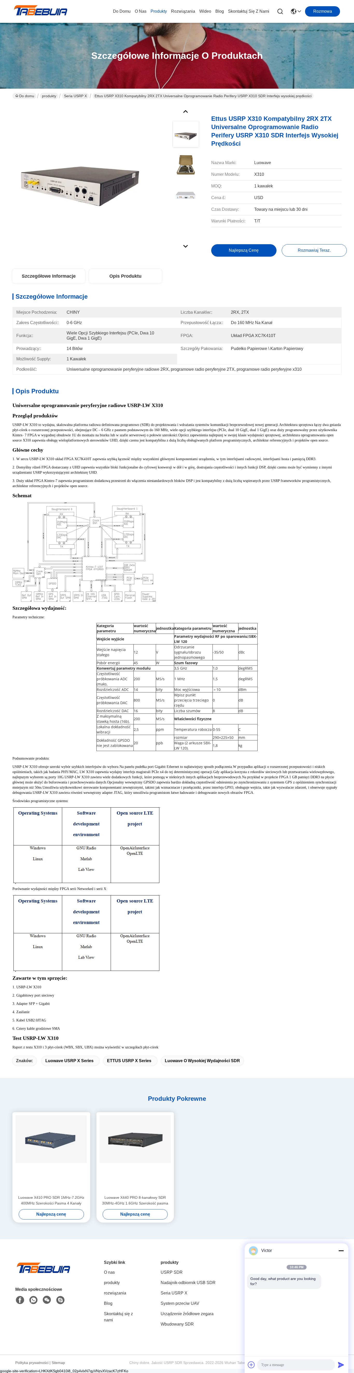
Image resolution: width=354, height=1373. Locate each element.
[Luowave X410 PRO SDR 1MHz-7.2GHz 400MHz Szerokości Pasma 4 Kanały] (51, 1153)
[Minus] (341, 1251)
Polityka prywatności (31, 1363)
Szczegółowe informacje (49, 276)
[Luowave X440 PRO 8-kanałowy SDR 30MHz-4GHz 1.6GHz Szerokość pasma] (135, 1153)
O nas (140, 11)
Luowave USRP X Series (69, 1061)
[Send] (341, 1364)
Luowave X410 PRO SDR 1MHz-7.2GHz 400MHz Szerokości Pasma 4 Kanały (51, 1200)
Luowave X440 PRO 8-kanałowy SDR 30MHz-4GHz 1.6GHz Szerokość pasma (135, 1200)
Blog (219, 11)
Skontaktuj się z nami (248, 11)
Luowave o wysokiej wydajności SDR (202, 1061)
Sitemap (58, 1363)
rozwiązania (183, 11)
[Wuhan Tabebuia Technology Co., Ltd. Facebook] (20, 1300)
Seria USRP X (75, 96)
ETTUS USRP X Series (129, 1061)
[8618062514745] (33, 1300)
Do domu (122, 11)
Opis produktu (125, 276)
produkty (159, 11)
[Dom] (43, 1274)
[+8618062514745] (60, 1300)
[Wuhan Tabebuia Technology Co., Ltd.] (40, 11)
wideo (205, 11)
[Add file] (251, 1364)
